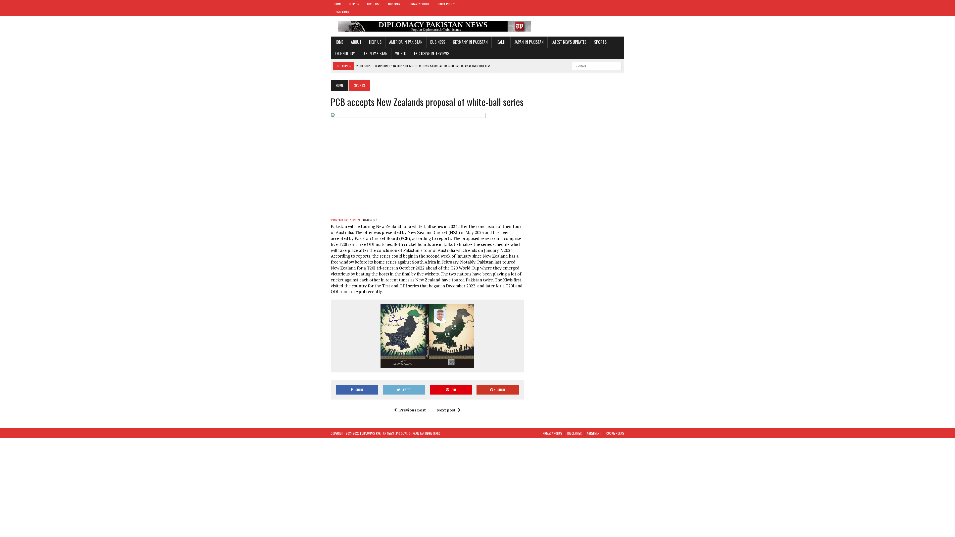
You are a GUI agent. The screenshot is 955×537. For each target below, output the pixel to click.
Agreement (395, 4)
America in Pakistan (406, 42)
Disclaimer (342, 12)
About (356, 42)
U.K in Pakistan (375, 53)
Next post (446, 410)
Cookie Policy (446, 4)
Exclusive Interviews (431, 53)
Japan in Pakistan (529, 42)
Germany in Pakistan (470, 42)
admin (354, 220)
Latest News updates (568, 42)
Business (437, 42)
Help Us (354, 4)
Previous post (412, 410)
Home (337, 4)
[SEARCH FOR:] (597, 65)
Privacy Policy (419, 4)
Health (501, 42)
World (400, 53)
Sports (600, 42)
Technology (345, 53)
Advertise (373, 4)
